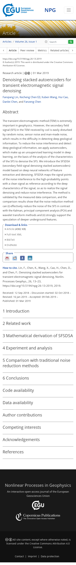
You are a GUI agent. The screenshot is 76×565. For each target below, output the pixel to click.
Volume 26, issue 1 (26, 41)
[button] (46, 41)
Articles (7, 41)
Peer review (27, 50)
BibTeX (11, 239)
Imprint (32, 556)
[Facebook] (22, 258)
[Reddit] (14, 258)
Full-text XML (14, 234)
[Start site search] (70, 42)
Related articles (59, 50)
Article (13, 50)
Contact (19, 556)
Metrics (42, 50)
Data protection (50, 556)
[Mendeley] (7, 258)
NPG (50, 10)
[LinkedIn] (30, 258)
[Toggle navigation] (68, 10)
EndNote (12, 245)
